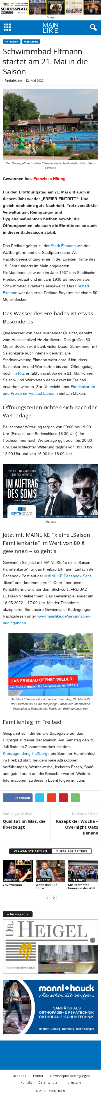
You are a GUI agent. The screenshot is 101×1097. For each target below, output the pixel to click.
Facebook (19, 1076)
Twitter (38, 1076)
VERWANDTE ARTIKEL (31, 851)
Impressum (72, 1082)
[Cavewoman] (18, 871)
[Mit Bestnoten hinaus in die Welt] (83, 871)
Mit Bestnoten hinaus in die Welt (81, 886)
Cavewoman (12, 885)
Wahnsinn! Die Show (47, 886)
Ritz (21, 373)
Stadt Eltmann (63, 245)
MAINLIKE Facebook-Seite (68, 576)
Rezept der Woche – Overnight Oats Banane (77, 827)
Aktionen (12, 41)
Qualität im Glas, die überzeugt (24, 824)
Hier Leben (31, 41)
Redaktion (13, 80)
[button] (92, 28)
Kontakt (26, 1082)
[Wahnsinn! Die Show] (51, 871)
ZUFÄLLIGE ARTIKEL (72, 851)
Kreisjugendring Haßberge (26, 753)
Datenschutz (47, 1082)
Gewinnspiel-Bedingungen (70, 1076)
